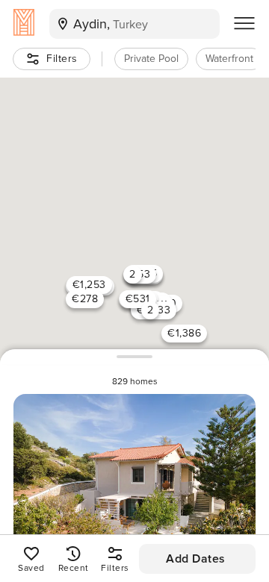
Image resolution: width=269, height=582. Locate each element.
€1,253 (89, 284)
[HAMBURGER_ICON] (244, 24)
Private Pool (151, 58)
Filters (62, 58)
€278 (85, 298)
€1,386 (184, 333)
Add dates (196, 558)
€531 (138, 298)
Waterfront (229, 58)
